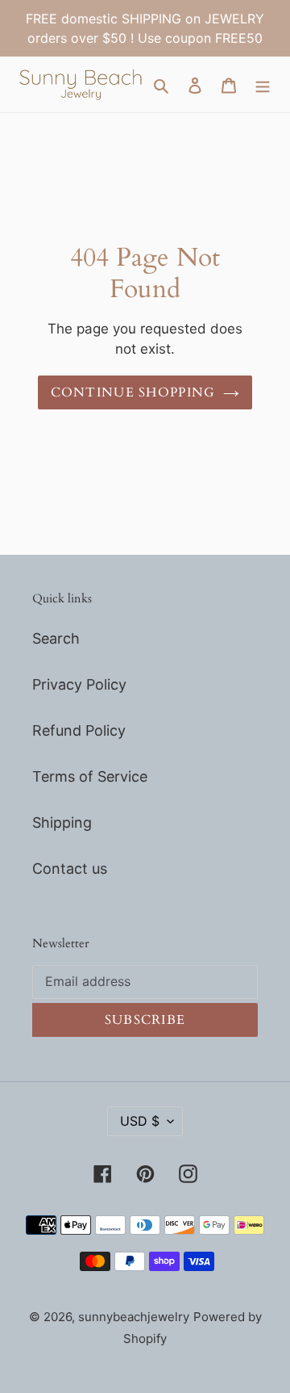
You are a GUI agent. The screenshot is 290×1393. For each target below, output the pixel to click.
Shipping (62, 822)
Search (56, 638)
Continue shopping (133, 392)
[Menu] (263, 84)
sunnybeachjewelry (133, 1316)
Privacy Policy (79, 684)
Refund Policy (79, 730)
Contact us (69, 868)
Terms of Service (89, 776)
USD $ (140, 1121)
